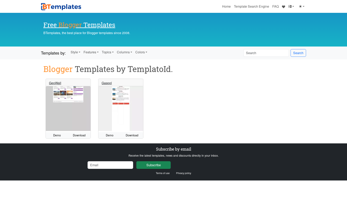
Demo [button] (57, 135)
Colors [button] (140, 52)
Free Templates (79, 24)
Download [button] (79, 135)
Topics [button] (106, 52)
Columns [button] (123, 52)
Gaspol (107, 83)
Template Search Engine (251, 6)
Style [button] (74, 52)
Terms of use (163, 173)
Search (298, 53)
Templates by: (53, 53)
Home (226, 6)
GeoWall (55, 83)
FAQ (275, 6)
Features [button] (90, 52)
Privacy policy (183, 173)
